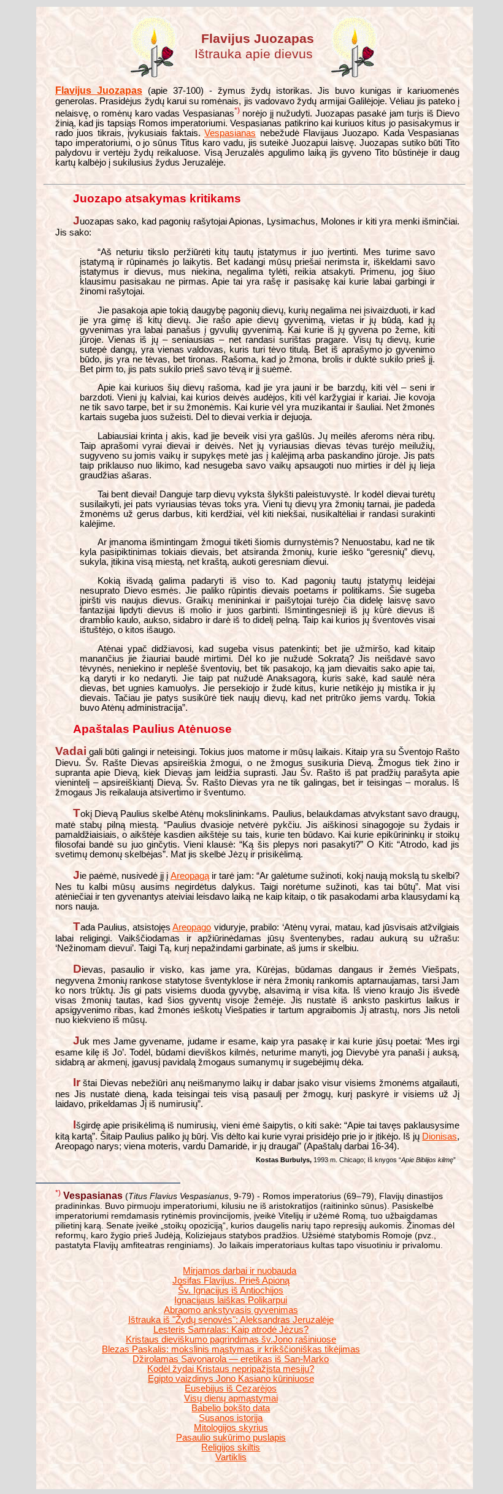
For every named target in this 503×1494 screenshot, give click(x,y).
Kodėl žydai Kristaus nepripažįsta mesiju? (230, 1369)
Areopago (191, 927)
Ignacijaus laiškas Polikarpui (230, 1300)
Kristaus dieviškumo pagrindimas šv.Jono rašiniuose (231, 1339)
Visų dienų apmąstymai (231, 1398)
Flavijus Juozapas (98, 90)
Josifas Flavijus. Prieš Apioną (231, 1280)
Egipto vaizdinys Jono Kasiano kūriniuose (231, 1379)
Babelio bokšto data (230, 1408)
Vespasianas (230, 133)
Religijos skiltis (230, 1447)
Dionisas (439, 1136)
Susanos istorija (231, 1418)
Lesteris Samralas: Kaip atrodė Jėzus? (231, 1330)
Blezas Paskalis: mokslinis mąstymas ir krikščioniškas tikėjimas (231, 1349)
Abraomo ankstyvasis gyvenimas (231, 1310)
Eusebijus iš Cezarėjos (231, 1388)
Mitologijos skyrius (231, 1428)
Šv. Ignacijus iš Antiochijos (230, 1290)
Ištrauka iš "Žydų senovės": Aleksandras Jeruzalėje (231, 1320)
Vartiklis (231, 1457)
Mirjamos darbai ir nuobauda (239, 1271)
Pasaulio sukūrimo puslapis (231, 1437)
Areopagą (190, 876)
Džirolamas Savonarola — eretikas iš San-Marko (230, 1359)
